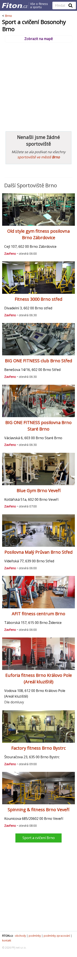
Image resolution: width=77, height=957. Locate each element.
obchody (20, 936)
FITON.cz (7, 936)
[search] (61, 6)
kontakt (6, 940)
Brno (8, 15)
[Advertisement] (38, 85)
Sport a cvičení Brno (38, 837)
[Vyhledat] (70, 5)
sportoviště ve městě (38, 157)
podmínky (35, 936)
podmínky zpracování (57, 936)
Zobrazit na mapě (38, 38)
